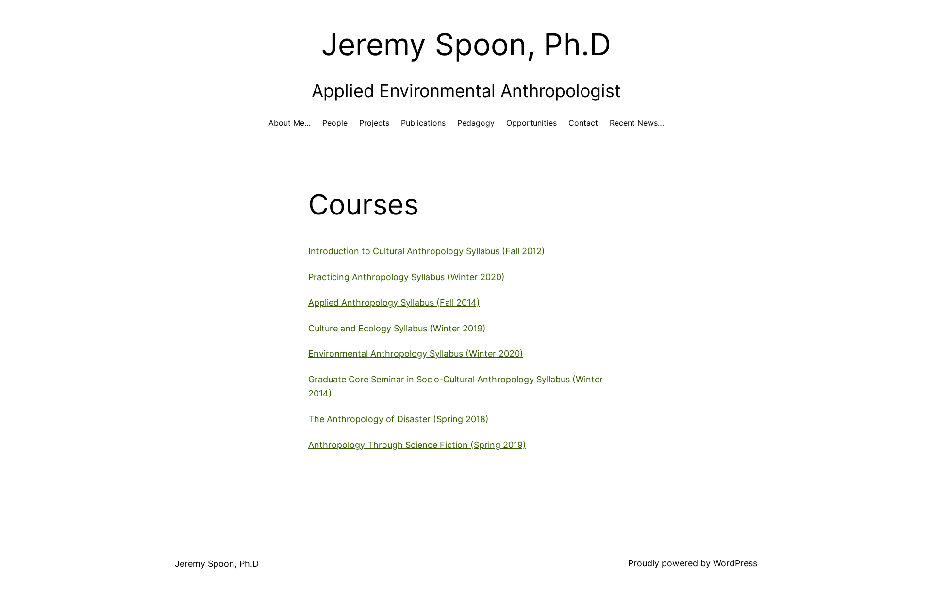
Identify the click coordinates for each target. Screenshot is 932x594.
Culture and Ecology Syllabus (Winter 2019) (397, 328)
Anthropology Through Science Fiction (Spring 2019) (417, 445)
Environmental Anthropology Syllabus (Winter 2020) (415, 353)
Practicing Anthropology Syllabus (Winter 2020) (406, 277)
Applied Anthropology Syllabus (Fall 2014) (394, 302)
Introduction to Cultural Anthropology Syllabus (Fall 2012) (426, 251)
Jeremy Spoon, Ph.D (466, 44)
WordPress (735, 563)
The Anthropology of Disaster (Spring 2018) (398, 419)
